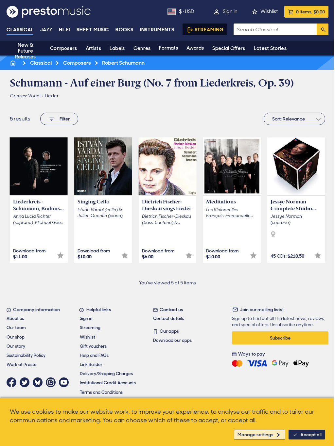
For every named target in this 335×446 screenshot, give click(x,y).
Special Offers (228, 48)
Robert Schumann (123, 62)
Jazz (46, 29)
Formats (168, 48)
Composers (63, 48)
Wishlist (269, 11)
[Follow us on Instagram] (52, 382)
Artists (93, 48)
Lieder (52, 96)
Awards (195, 48)
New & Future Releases (25, 51)
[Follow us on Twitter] (26, 382)
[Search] (322, 29)
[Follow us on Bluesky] (39, 382)
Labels (117, 48)
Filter (65, 119)
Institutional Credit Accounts (108, 383)
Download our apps (172, 340)
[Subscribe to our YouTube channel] (65, 382)
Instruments (157, 29)
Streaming (209, 29)
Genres (142, 48)
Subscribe (280, 338)
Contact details (168, 318)
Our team (16, 327)
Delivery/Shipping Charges (106, 373)
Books (124, 29)
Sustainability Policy (26, 355)
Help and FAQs (94, 355)
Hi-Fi (64, 29)
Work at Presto (22, 364)
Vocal (34, 96)
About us (15, 318)
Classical (20, 29)
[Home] (13, 62)
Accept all (311, 435)
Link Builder (91, 364)
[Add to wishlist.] (60, 255)
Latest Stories (270, 48)
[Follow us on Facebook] (13, 382)
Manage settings (255, 435)
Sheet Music (93, 29)
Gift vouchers (93, 346)
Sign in (230, 11)
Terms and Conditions (101, 392)
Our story (16, 346)
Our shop (16, 337)
